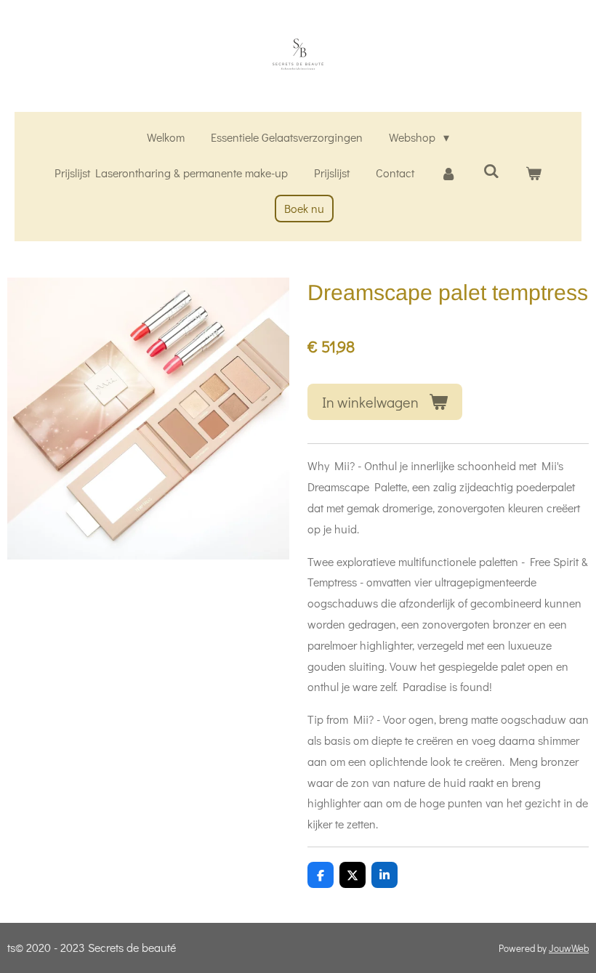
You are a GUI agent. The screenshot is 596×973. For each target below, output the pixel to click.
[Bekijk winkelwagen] (533, 173)
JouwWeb (569, 948)
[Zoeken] (490, 170)
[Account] (448, 173)
